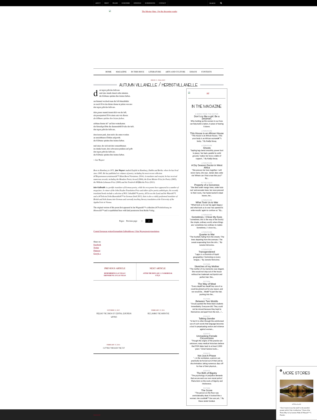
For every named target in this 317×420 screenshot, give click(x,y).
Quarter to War (207, 234)
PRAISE (115, 3)
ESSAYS (193, 71)
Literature (155, 71)
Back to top (96, 414)
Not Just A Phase (207, 355)
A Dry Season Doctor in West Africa (206, 166)
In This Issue (137, 71)
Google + (97, 253)
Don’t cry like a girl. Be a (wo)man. (207, 117)
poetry (148, 231)
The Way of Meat (207, 284)
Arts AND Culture (175, 71)
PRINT (106, 3)
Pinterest (96, 250)
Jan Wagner (141, 231)
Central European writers (103, 231)
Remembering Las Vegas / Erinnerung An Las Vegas (115, 271)
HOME (108, 71)
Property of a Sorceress (206, 185)
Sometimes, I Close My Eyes (207, 217)
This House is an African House (207, 133)
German (116, 231)
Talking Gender (207, 318)
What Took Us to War (207, 202)
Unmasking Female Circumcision (206, 337)
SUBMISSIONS (150, 3)
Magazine (121, 71)
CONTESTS (206, 71)
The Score (206, 390)
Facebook (97, 244)
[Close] (281, 371)
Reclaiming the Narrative (158, 313)
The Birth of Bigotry (207, 373)
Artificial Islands (296, 404)
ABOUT (98, 3)
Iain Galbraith (124, 231)
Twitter (96, 247)
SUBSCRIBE (126, 3)
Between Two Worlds (207, 301)
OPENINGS (137, 3)
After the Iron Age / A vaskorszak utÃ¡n (157, 271)
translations (155, 231)
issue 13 (133, 231)
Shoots (207, 148)
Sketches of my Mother (207, 266)
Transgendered (207, 251)
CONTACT (162, 3)
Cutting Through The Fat (114, 348)
